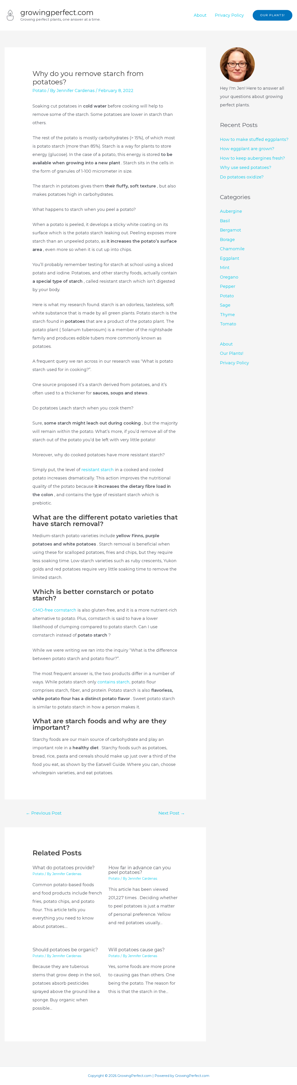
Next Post (171, 813)
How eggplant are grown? (247, 148)
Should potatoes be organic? (65, 949)
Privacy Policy (229, 15)
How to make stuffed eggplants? (254, 139)
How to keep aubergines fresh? (252, 158)
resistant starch (98, 469)
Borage (227, 239)
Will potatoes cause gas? (136, 949)
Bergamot (230, 230)
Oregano (229, 277)
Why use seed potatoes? (245, 167)
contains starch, (113, 682)
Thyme (227, 314)
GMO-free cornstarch (54, 610)
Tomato (228, 324)
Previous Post (43, 813)
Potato (39, 90)
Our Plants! (231, 353)
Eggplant (229, 258)
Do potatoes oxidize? (242, 177)
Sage (225, 305)
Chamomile (232, 248)
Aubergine (231, 211)
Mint (224, 267)
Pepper (227, 286)
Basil (225, 220)
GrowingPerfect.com (57, 12)
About (200, 15)
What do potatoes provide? (63, 867)
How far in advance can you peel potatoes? (139, 870)
